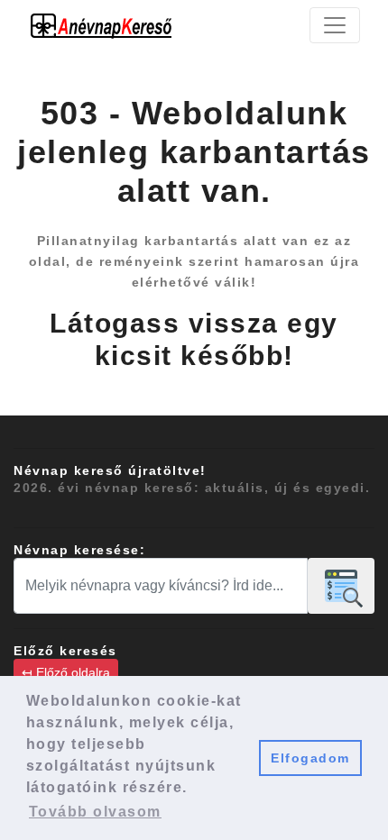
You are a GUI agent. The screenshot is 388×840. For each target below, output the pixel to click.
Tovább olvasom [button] (95, 811)
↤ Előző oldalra (66, 672)
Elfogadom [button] (310, 758)
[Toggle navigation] (334, 25)
